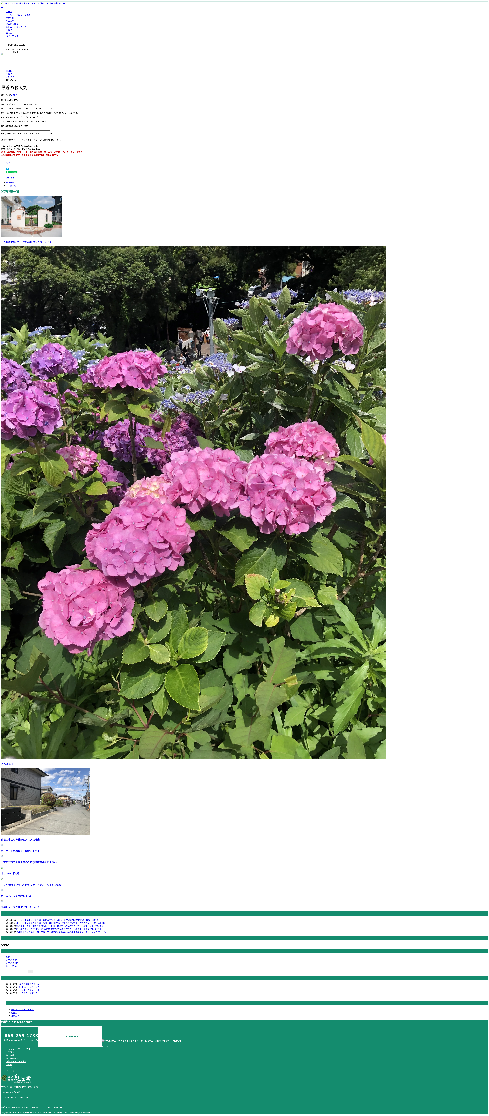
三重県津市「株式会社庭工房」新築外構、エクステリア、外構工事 (31, 1107)
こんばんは (7, 763)
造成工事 (15, 1015)
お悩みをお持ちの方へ (16, 26)
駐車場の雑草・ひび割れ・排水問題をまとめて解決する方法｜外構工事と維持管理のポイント (59, 928)
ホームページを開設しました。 (18, 895)
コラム (9, 32)
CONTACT (10, 54)
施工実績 (10, 20)
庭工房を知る (12, 23)
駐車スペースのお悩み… (30, 987)
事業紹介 (10, 17)
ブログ (9, 29)
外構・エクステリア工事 (22, 1009)
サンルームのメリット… (30, 990)
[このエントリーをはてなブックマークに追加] (7, 169)
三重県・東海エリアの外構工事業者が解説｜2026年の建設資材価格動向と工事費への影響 (57, 919)
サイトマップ (12, 35)
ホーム (9, 11)
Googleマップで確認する (13, 1092)
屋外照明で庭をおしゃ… (30, 983)
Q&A (9, 956)
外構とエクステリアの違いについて (20, 907)
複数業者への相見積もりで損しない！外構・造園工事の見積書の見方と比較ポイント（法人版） (60, 925)
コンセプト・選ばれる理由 (18, 14)
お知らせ (15, 95)
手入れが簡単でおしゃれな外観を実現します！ (26, 241)
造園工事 (15, 1012)
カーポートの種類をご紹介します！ (20, 850)
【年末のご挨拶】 (10, 873)
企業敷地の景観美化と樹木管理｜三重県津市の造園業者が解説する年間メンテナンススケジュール (61, 932)
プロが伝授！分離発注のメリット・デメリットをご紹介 (31, 884)
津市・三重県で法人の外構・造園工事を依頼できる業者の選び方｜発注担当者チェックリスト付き (61, 922)
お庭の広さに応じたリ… (30, 993)
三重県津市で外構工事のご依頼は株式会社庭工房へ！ (30, 862)
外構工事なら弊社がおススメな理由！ (21, 839)
